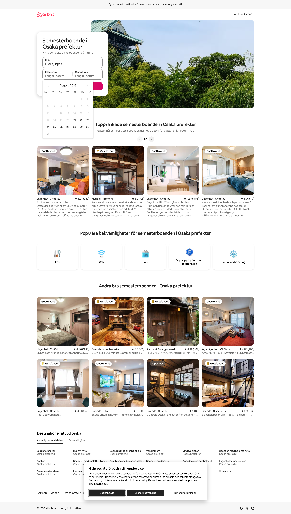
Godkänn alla (107, 492)
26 (61, 126)
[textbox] (57, 76)
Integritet (66, 508)
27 (67, 126)
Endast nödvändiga (145, 492)
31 (48, 133)
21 (74, 120)
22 (81, 120)
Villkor (78, 508)
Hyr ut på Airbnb (242, 14)
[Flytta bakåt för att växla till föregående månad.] (48, 86)
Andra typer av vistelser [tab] (50, 440)
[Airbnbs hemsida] (45, 14)
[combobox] (72, 64)
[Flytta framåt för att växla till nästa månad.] (87, 86)
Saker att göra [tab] (77, 440)
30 (87, 126)
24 (48, 126)
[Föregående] (140, 139)
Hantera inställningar (184, 492)
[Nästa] (151, 139)
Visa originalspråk (173, 4)
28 (74, 126)
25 (54, 126)
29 (81, 126)
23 (87, 120)
